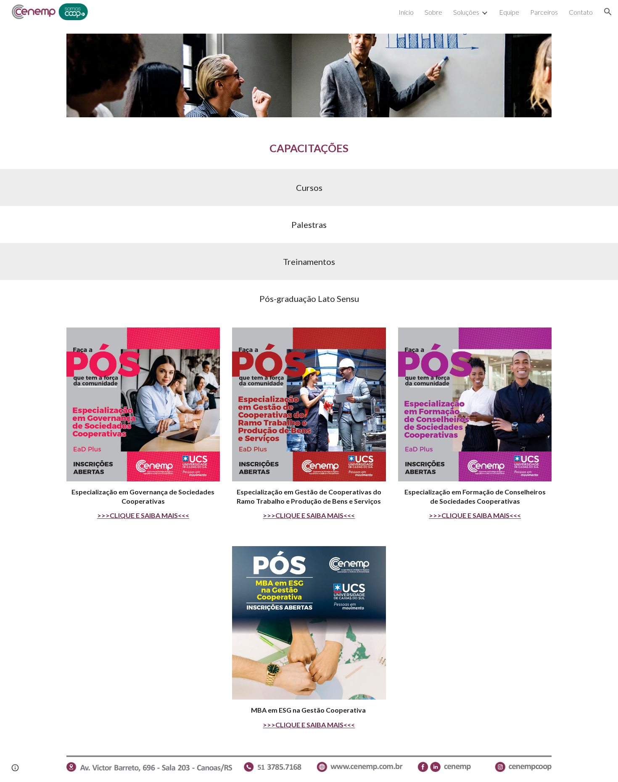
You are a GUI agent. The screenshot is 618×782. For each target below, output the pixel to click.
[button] (608, 12)
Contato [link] (581, 12)
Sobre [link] (433, 12)
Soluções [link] (466, 12)
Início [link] (406, 12)
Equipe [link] (509, 12)
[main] (309, 148)
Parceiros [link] (544, 12)
